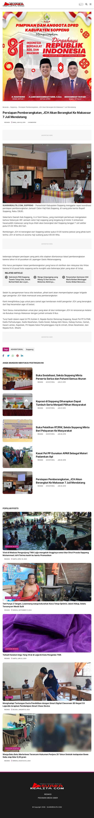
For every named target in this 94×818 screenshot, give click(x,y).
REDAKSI (47, 794)
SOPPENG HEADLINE (13, 598)
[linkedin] (23, 356)
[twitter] (9, 356)
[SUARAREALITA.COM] (13, 6)
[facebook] (5, 356)
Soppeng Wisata (12, 546)
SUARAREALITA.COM (54, 807)
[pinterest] (18, 356)
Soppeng (13, 107)
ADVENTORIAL (17, 349)
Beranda (5, 107)
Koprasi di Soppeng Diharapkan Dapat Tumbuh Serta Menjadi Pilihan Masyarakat (61, 403)
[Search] (86, 4)
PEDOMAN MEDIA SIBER (48, 798)
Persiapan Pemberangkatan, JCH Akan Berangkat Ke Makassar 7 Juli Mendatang (60, 481)
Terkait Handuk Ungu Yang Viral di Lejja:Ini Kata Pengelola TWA (32, 655)
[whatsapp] (14, 356)
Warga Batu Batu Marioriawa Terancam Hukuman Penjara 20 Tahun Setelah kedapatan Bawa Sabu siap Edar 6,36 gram (45, 755)
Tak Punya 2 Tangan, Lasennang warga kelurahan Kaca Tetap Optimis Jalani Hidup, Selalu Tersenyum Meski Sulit (44, 605)
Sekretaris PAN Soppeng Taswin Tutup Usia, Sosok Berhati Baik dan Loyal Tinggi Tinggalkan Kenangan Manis (19, 279)
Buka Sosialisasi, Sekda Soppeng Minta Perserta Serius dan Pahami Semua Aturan (61, 377)
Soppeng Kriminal (13, 748)
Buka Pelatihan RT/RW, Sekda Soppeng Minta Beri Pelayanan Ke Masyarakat (62, 429)
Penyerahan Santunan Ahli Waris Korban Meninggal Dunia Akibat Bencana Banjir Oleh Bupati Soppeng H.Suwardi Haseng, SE (77, 279)
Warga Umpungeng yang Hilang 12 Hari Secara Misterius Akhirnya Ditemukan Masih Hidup (47, 279)
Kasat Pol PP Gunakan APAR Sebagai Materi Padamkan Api (61, 455)
